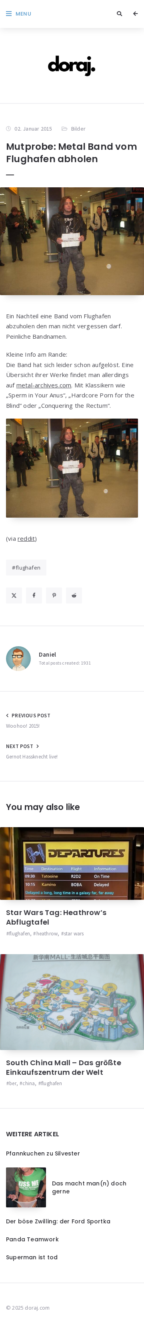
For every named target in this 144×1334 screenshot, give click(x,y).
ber (12, 1083)
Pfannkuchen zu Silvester (43, 1153)
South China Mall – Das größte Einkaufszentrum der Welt (63, 1067)
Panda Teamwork (32, 1239)
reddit (26, 538)
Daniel (47, 654)
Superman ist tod (32, 1257)
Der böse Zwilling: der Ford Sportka (58, 1221)
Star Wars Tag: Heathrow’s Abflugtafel (56, 917)
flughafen (28, 567)
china (28, 1083)
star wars (74, 933)
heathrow (47, 933)
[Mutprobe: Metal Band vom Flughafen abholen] (72, 241)
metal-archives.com (44, 385)
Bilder (78, 128)
